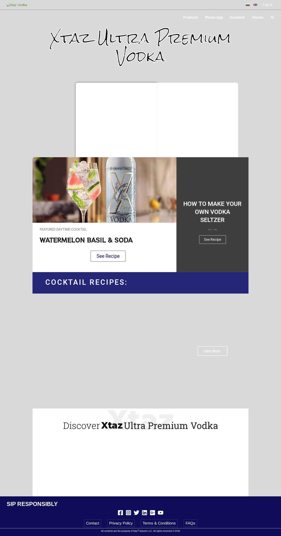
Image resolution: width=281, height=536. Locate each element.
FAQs (190, 523)
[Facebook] (120, 513)
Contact (92, 523)
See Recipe (212, 239)
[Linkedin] (144, 513)
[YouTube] (160, 513)
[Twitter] (136, 513)
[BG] (248, 5)
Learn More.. (212, 351)
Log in (267, 5)
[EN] (255, 5)
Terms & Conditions (159, 523)
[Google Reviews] (152, 513)
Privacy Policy (121, 523)
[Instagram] (128, 513)
